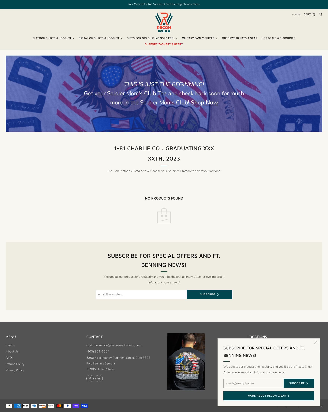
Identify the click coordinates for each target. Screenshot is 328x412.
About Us (12, 351)
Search (10, 345)
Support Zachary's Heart (164, 44)
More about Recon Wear (267, 396)
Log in (296, 14)
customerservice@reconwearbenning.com (114, 345)
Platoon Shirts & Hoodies (52, 38)
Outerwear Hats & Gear (239, 38)
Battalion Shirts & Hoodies (99, 38)
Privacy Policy (15, 370)
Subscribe (208, 294)
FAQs (9, 358)
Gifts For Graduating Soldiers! (150, 38)
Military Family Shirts (198, 38)
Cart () (309, 14)
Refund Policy (15, 364)
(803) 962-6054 (97, 351)
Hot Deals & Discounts (278, 38)
